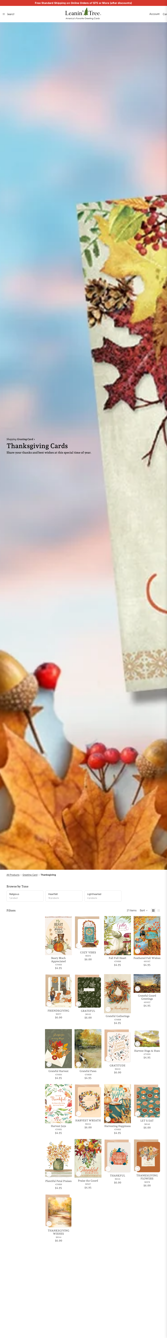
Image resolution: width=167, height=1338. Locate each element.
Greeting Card (30, 874)
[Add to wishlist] (49, 951)
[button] (144, 910)
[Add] (67, 950)
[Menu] (4, 14)
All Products (13, 874)
